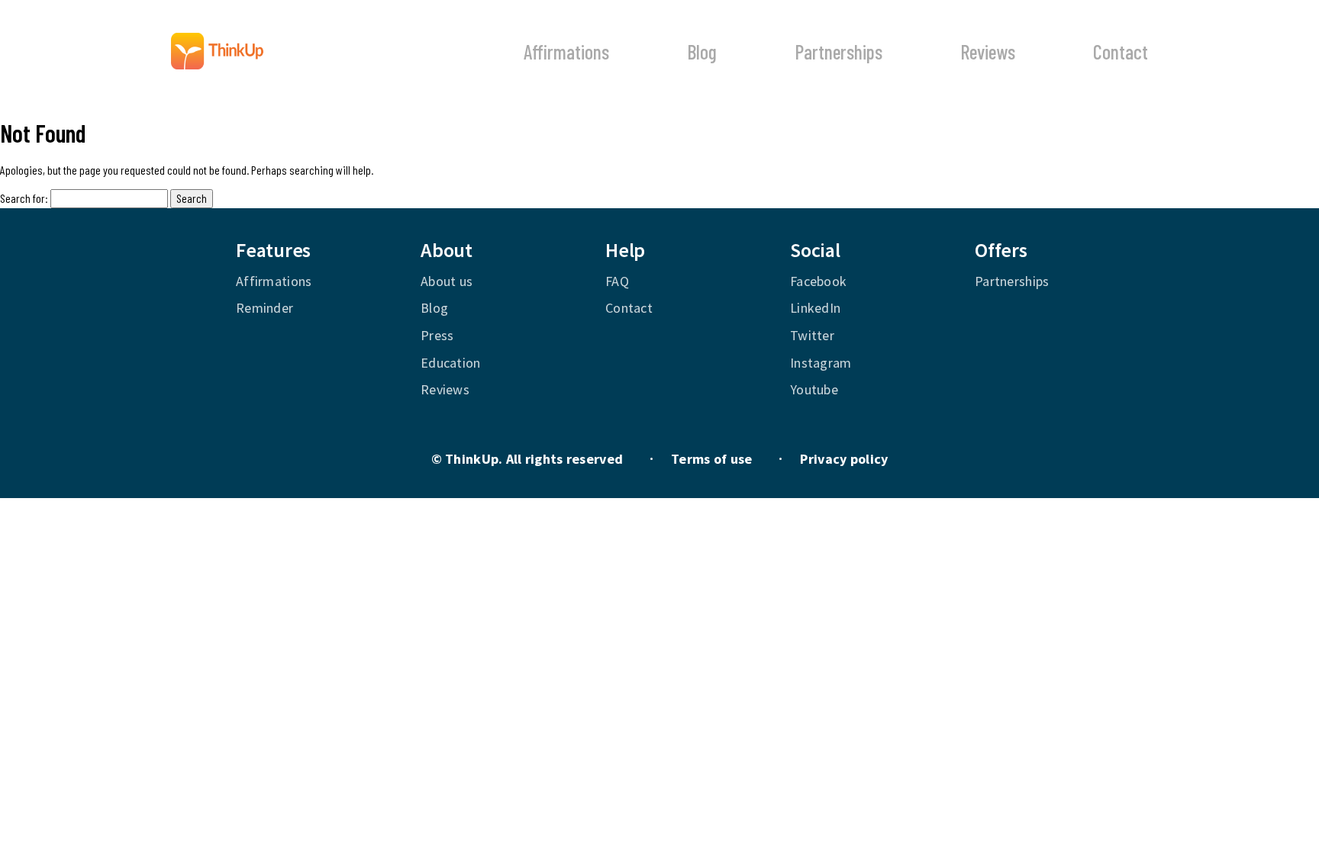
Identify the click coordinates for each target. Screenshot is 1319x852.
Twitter (812, 335)
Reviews (987, 51)
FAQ (617, 281)
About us (446, 281)
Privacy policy (844, 459)
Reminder (264, 308)
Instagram (821, 362)
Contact (1120, 51)
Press (437, 335)
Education (451, 362)
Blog (702, 51)
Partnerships (838, 51)
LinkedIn (815, 308)
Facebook (818, 281)
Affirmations (566, 51)
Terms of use (711, 459)
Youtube (814, 389)
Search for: (24, 198)
